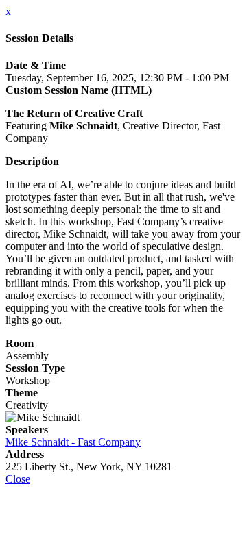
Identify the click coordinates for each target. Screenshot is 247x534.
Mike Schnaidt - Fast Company (73, 442)
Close (17, 479)
